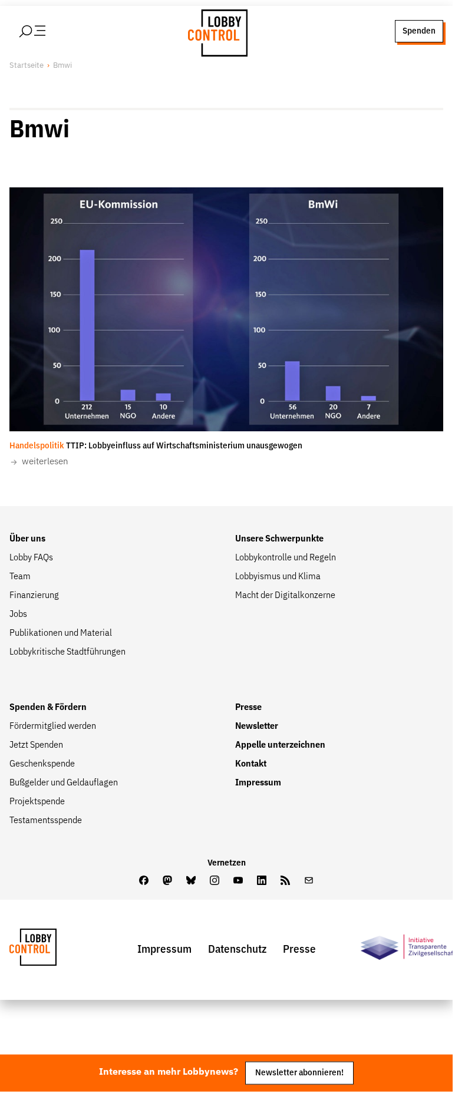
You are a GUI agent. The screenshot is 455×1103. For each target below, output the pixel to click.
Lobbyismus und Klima (278, 577)
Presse (248, 707)
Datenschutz (237, 949)
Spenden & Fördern (48, 707)
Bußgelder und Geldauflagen (63, 783)
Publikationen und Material (60, 633)
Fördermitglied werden (52, 726)
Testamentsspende (45, 820)
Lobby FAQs (31, 558)
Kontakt (250, 764)
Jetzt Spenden (36, 745)
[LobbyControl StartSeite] (50, 950)
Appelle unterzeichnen (280, 745)
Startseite (26, 66)
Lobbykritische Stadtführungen (67, 652)
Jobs (18, 614)
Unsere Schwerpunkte (279, 539)
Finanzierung (34, 595)
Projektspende (37, 802)
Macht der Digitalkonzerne (285, 595)
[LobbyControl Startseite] (214, 31)
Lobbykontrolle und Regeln (285, 558)
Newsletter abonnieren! (299, 1072)
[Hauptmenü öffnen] (47, 31)
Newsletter (256, 726)
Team (20, 577)
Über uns (27, 539)
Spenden (419, 31)
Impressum (258, 783)
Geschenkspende (42, 764)
